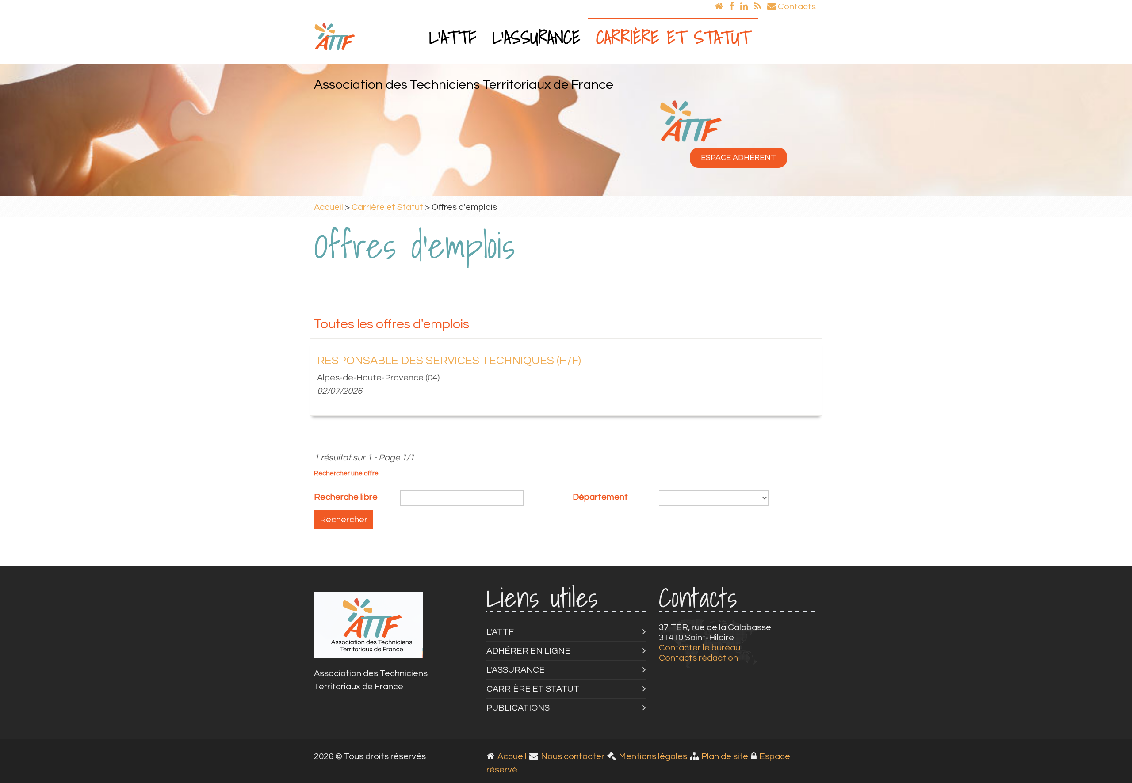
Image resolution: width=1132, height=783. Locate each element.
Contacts (796, 6)
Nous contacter (572, 756)
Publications (518, 707)
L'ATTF (452, 37)
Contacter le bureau (699, 647)
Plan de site (724, 756)
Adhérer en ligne (528, 650)
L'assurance (536, 37)
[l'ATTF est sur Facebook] (731, 6)
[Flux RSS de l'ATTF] (757, 6)
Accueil (328, 207)
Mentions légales (653, 756)
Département (600, 497)
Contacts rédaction (698, 658)
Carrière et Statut (673, 37)
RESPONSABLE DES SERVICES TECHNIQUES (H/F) (449, 360)
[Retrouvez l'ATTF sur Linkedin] (744, 6)
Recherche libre (346, 497)
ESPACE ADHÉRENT (738, 157)
